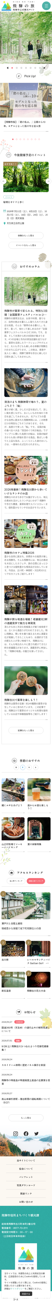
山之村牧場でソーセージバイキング (12, 845)
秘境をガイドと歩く (13, 202)
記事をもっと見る (26, 730)
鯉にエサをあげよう (12, 805)
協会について (26, 1168)
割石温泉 (6, 990)
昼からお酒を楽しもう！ (37, 806)
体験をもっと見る (26, 235)
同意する (26, 1293)
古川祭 (5, 959)
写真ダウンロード (26, 1185)
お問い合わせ (26, 1202)
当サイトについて (26, 1160)
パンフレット (26, 1177)
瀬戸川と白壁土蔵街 (12, 923)
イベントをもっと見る (26, 245)
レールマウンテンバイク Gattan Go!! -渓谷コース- (38, 961)
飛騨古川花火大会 (36, 990)
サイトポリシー (17, 1288)
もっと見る (26, 1117)
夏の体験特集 (34, 844)
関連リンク (26, 1193)
